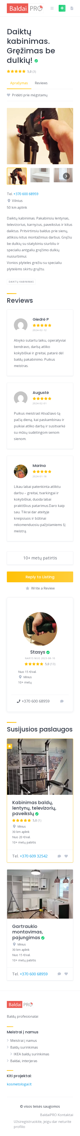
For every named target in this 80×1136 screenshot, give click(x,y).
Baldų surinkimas (24, 1047)
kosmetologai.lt (19, 1084)
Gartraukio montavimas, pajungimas (27, 932)
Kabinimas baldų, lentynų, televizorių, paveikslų (34, 808)
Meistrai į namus (23, 1040)
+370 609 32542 (34, 856)
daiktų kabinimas (21, 281)
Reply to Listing (40, 577)
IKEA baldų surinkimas (31, 1054)
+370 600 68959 (25, 194)
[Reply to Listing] (59, 856)
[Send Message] (62, 701)
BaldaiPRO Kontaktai (56, 1115)
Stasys (37, 652)
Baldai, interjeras (23, 1061)
